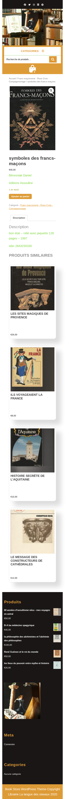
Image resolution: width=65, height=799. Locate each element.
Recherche (53, 59)
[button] (51, 90)
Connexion (9, 744)
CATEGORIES (30, 51)
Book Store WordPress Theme (25, 789)
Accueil (12, 78)
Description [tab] (19, 217)
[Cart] (32, 70)
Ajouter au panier (20, 196)
